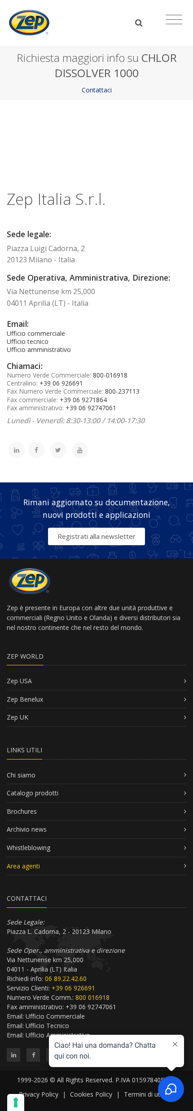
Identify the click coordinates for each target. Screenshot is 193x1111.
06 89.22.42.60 (66, 978)
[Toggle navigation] (174, 19)
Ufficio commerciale (36, 333)
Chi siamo (21, 775)
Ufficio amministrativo (39, 349)
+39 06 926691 (73, 988)
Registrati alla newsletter (96, 536)
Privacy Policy (38, 1094)
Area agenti (23, 866)
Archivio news (27, 829)
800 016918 (92, 997)
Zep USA (19, 681)
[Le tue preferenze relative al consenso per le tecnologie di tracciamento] (15, 1102)
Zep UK (17, 717)
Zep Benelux (25, 699)
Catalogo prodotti (32, 793)
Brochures (22, 811)
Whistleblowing (28, 847)
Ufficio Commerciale (55, 1016)
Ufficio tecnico (27, 341)
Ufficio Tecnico (47, 1025)
